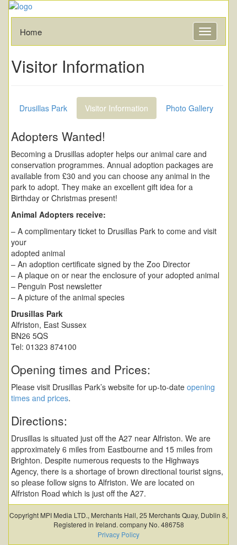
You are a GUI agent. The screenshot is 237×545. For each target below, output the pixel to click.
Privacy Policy (118, 534)
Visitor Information (116, 108)
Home (31, 31)
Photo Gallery (189, 108)
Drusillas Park (43, 108)
